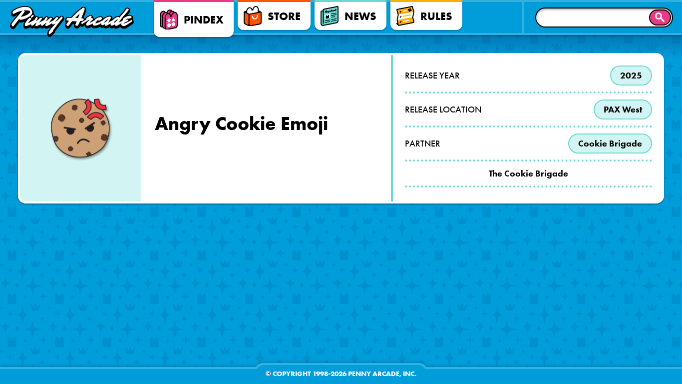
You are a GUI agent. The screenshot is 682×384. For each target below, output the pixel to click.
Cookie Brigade (610, 143)
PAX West (623, 109)
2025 (631, 75)
